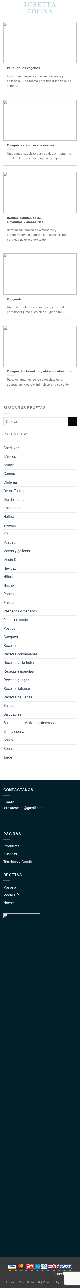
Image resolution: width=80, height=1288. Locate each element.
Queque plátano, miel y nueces (30, 145)
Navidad (10, 568)
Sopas (8, 749)
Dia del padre (14, 499)
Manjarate (14, 299)
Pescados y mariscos (20, 611)
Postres (9, 628)
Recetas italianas (17, 688)
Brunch (9, 465)
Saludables (12, 714)
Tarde (7, 757)
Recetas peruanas (17, 697)
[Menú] (74, 7)
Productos (11, 846)
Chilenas (10, 482)
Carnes (9, 474)
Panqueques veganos (23, 68)
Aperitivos (11, 448)
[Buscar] (5, 8)
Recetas (9, 645)
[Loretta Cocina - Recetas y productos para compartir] (40, 8)
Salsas (8, 706)
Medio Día (11, 560)
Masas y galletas (16, 551)
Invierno (9, 525)
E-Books (10, 854)
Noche (8, 585)
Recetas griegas (16, 680)
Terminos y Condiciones (22, 862)
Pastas (8, 602)
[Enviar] (72, 421)
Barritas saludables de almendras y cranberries (25, 220)
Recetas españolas (18, 671)
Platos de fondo (15, 620)
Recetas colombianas (20, 654)
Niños (8, 577)
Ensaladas (11, 508)
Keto (7, 534)
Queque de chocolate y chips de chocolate (39, 371)
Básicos (9, 456)
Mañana (9, 542)
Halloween (11, 517)
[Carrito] (66, 8)
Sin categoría (13, 731)
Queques (10, 637)
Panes (8, 594)
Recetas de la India (18, 663)
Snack (8, 740)
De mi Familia (14, 491)
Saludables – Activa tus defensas (29, 723)
